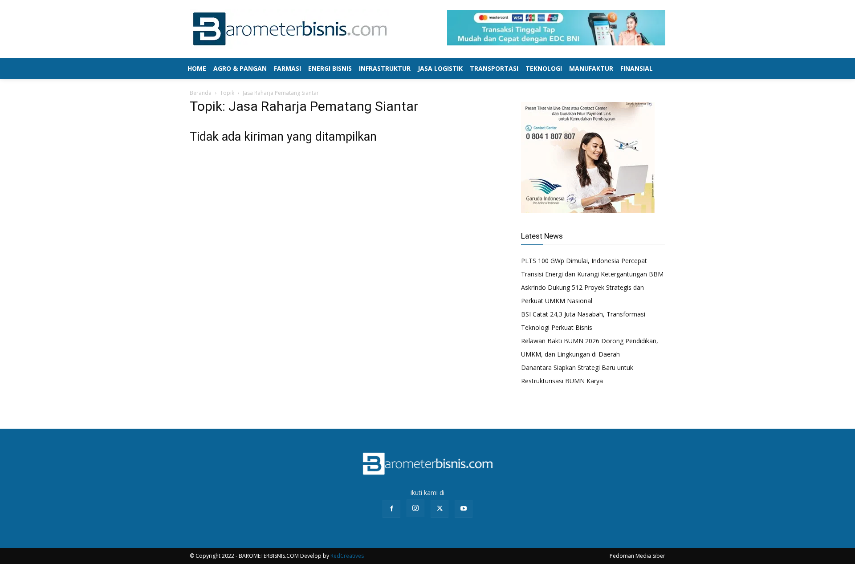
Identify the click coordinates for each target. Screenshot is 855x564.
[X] (439, 509)
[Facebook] (391, 509)
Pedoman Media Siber (637, 556)
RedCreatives (347, 556)
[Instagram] (415, 508)
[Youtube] (463, 509)
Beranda (201, 93)
